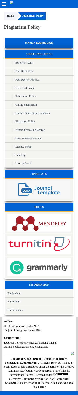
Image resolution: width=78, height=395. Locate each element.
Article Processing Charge (30, 129)
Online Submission (26, 104)
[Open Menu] (4, 4)
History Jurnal (23, 163)
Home (10, 15)
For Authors (13, 301)
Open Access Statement (28, 138)
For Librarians (15, 309)
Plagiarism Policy (25, 121)
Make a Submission (39, 42)
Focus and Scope (24, 88)
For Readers (13, 293)
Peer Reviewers (24, 71)
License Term (23, 146)
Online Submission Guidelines (32, 113)
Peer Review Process (27, 79)
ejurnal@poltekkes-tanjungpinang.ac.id (26, 346)
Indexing (20, 155)
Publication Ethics (25, 96)
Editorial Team (23, 62)
